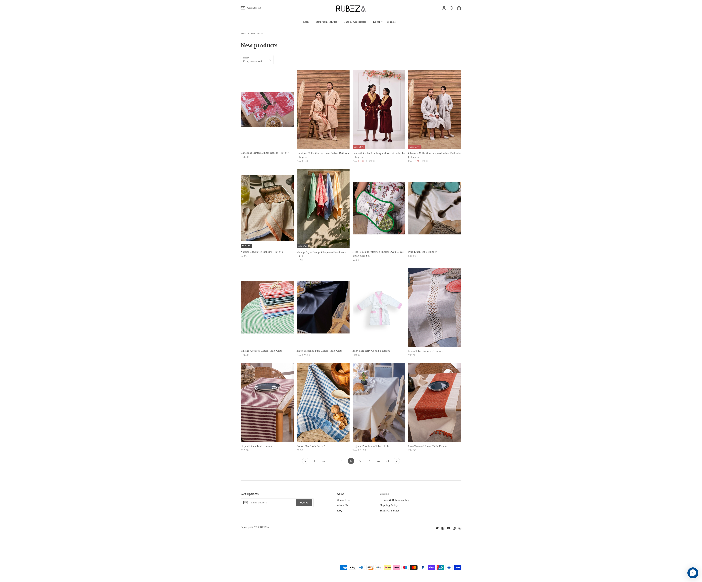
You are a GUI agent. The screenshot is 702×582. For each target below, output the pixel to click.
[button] (692, 572)
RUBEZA (264, 527)
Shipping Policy (389, 505)
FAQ (339, 510)
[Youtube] (447, 527)
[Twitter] (436, 527)
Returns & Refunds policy (395, 499)
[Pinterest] (458, 527)
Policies (384, 493)
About (340, 493)
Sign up (304, 502)
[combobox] (257, 59)
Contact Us (343, 499)
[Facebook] (441, 527)
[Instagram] (453, 527)
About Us (342, 505)
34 (387, 460)
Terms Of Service (389, 510)
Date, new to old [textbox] (252, 61)
